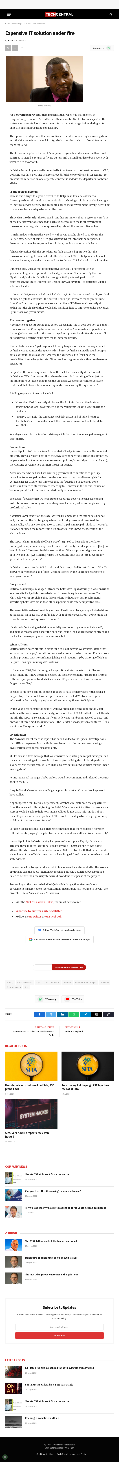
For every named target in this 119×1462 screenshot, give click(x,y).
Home (7, 23)
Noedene (105, 982)
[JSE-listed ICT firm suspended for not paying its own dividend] (13, 1372)
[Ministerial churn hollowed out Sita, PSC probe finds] (31, 1066)
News (14, 23)
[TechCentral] (59, 14)
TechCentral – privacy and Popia (71, 1454)
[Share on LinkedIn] (15, 48)
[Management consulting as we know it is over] (13, 1262)
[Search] (110, 14)
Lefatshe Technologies (86, 982)
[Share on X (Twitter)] (8, 48)
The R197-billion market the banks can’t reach (51, 1241)
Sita (26, 987)
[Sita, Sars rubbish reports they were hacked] (31, 1114)
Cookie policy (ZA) (44, 1454)
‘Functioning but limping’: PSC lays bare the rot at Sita (85, 1087)
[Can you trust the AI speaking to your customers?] (13, 1195)
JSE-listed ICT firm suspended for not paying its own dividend (59, 1368)
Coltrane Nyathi (52, 982)
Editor (10, 40)
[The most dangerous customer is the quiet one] (13, 1278)
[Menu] (9, 14)
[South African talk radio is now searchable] (13, 1388)
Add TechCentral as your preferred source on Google (62, 939)
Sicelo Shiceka (14, 987)
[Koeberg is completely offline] (13, 1422)
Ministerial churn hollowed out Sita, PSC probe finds (29, 1087)
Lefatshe (67, 982)
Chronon (70, 1447)
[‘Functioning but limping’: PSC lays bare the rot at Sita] (88, 1066)
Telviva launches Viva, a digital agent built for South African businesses (65, 1207)
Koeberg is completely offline (42, 1418)
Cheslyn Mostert (25, 982)
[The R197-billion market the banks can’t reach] (13, 1245)
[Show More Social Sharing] (22, 48)
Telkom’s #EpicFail (74, 1031)
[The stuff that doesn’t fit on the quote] (13, 1178)
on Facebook (53, 916)
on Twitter (34, 916)
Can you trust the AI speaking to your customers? (53, 1191)
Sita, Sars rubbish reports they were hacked (27, 1134)
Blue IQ (10, 982)
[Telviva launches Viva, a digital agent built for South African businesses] (13, 1212)
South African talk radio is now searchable (49, 1384)
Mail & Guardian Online (39, 902)
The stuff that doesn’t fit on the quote (47, 1174)
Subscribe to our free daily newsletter (38, 911)
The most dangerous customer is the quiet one (51, 1274)
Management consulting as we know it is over (51, 1257)
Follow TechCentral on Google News (62, 930)
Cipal (38, 982)
